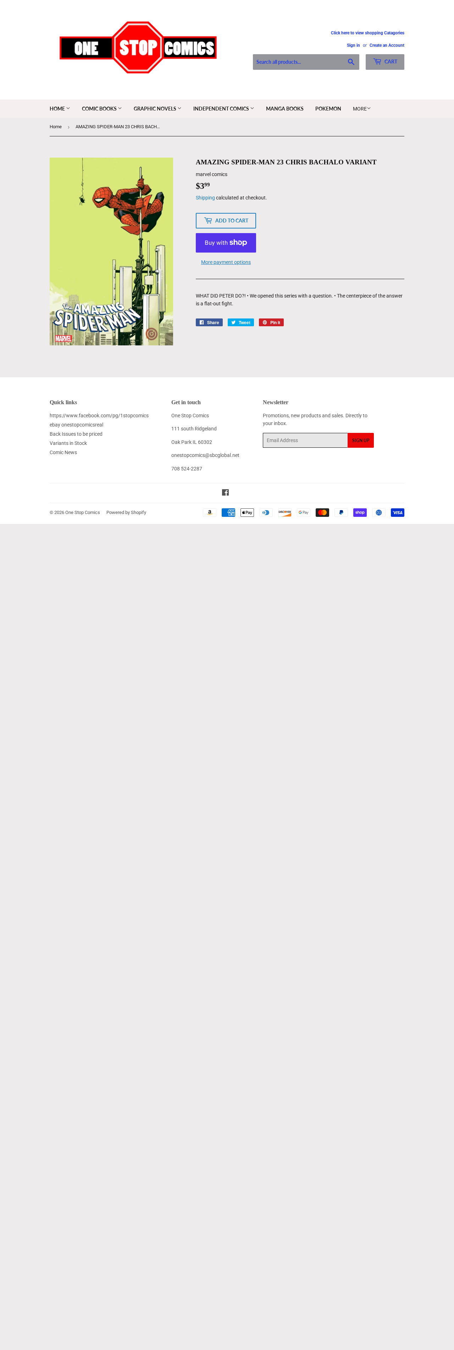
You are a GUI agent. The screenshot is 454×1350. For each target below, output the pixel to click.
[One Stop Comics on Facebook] (225, 493)
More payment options (226, 262)
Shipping (205, 197)
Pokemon (328, 109)
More (360, 109)
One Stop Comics (82, 512)
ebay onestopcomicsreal (76, 425)
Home (58, 109)
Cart (390, 61)
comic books (100, 109)
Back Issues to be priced (76, 434)
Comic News (63, 452)
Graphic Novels (155, 109)
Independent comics (221, 109)
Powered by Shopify (126, 512)
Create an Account (387, 45)
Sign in (353, 45)
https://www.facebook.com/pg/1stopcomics (99, 415)
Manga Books (285, 109)
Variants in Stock (68, 443)
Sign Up (360, 440)
